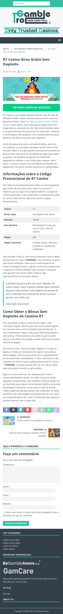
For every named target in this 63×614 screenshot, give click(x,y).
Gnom (22, 71)
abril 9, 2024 (11, 71)
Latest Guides (9, 549)
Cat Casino (31, 121)
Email (6, 495)
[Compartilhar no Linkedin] (20, 410)
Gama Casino (43, 121)
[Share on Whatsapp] (48, 410)
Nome (6, 486)
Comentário (8, 464)
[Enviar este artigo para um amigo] (34, 410)
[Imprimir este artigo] (41, 410)
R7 (34, 208)
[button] (59, 40)
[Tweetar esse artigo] (13, 410)
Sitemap (6, 593)
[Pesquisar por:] (31, 3)
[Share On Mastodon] (55, 410)
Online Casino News (11, 543)
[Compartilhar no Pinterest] (27, 410)
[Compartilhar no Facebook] (6, 410)
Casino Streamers (10, 546)
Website (7, 503)
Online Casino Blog (11, 540)
